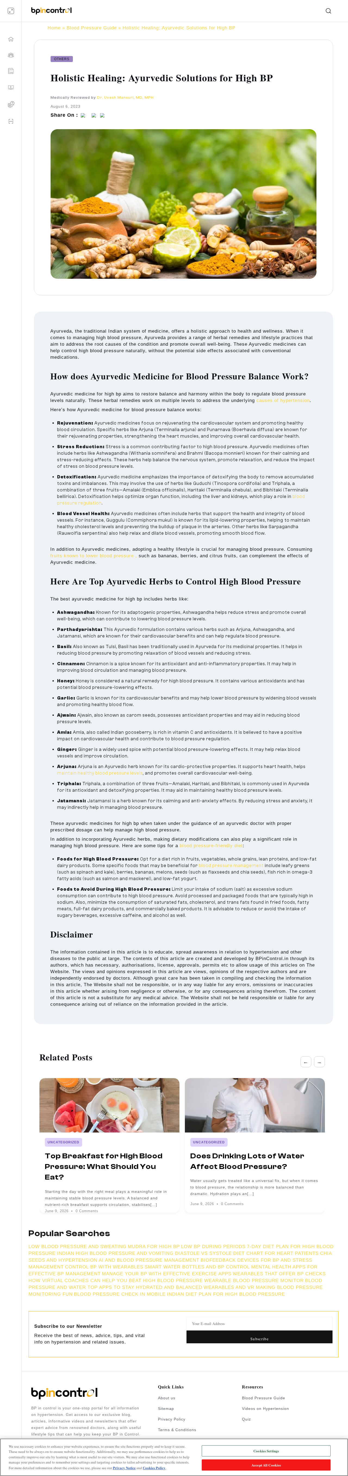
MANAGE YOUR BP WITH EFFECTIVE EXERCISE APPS (166, 1273)
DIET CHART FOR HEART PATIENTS (276, 1253)
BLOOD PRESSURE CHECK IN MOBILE (120, 1294)
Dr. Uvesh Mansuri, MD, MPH (125, 97)
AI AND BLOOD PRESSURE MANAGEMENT (149, 1260)
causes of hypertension (283, 400)
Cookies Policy (154, 1467)
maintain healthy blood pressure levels (100, 773)
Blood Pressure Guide (92, 27)
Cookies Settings (266, 1450)
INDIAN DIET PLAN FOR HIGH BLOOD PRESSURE (226, 1294)
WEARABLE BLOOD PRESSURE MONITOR (254, 1280)
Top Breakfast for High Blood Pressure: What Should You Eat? (104, 1166)
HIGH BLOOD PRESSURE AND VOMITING (125, 1253)
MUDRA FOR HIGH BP (154, 1246)
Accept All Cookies (266, 1464)
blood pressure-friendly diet (211, 845)
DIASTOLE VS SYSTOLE (203, 1253)
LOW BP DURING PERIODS (213, 1246)
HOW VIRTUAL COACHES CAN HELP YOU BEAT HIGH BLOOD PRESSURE (116, 1280)
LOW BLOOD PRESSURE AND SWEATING (77, 1246)
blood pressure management (231, 865)
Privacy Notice (124, 1467)
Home (54, 27)
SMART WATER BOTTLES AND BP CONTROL (197, 1267)
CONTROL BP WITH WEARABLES (104, 1267)
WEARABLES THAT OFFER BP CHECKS (279, 1273)
